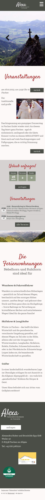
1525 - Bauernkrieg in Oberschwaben (23, 206)
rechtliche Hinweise (24, 490)
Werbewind (11, 493)
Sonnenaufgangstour (16, 216)
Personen (22, 173)
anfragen (22, 187)
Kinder (31, 173)
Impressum (4, 490)
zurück (37, 90)
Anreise (13, 173)
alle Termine (22, 224)
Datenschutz (13, 490)
